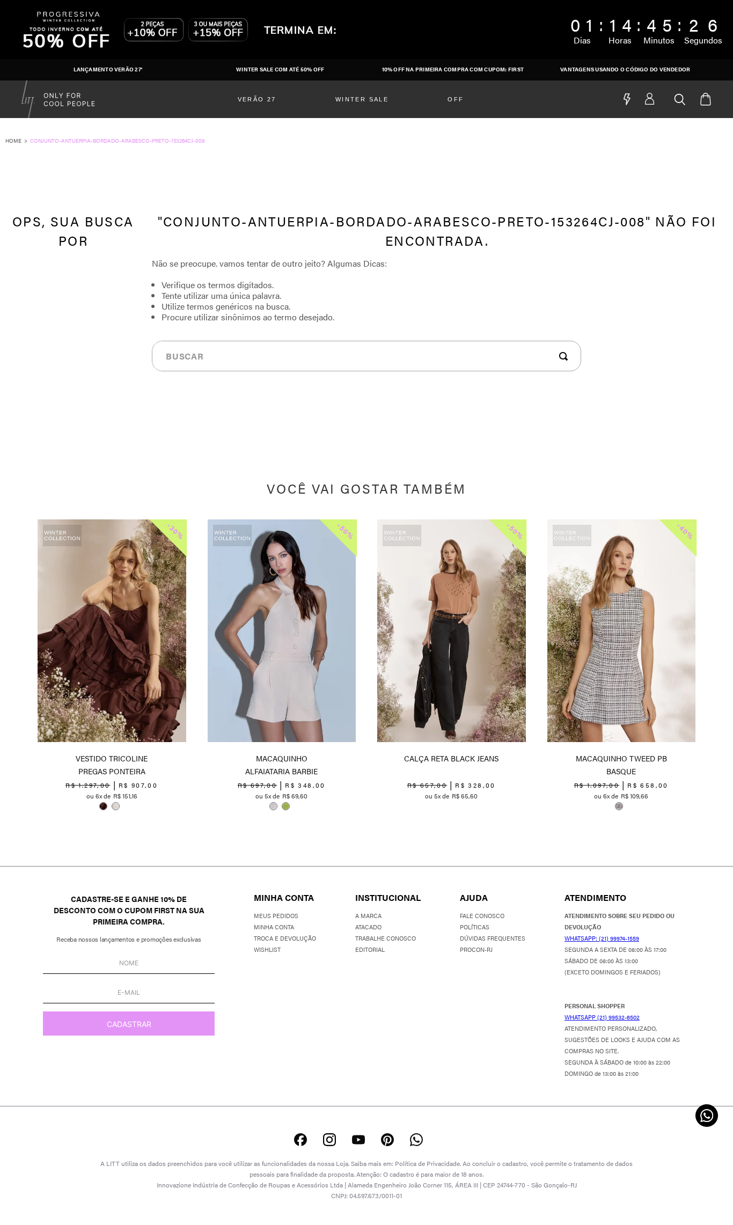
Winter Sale (362, 99)
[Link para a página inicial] (17, 140)
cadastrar (129, 1024)
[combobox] (366, 356)
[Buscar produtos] (565, 356)
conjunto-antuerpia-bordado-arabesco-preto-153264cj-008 (117, 140)
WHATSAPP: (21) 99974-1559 (602, 938)
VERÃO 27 (257, 99)
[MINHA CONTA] (659, 99)
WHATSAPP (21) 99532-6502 (602, 1017)
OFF (456, 99)
